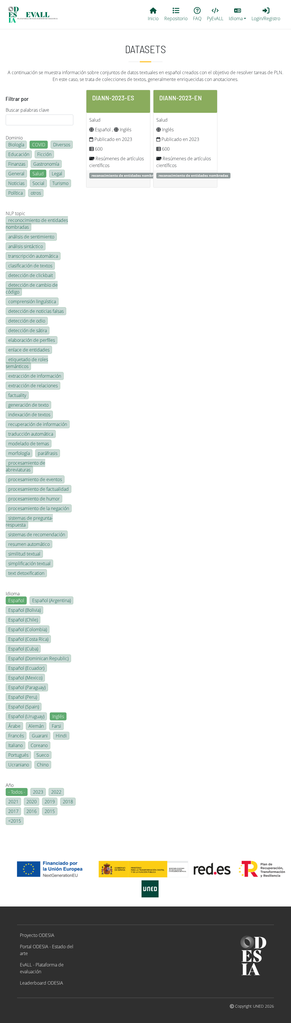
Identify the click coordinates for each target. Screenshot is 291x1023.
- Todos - (16, 792)
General (16, 173)
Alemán (36, 726)
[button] (237, 14)
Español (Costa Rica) (28, 639)
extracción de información (34, 376)
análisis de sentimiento (31, 237)
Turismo (60, 183)
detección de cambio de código (32, 288)
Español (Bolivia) (24, 610)
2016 (31, 811)
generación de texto (28, 405)
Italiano (15, 745)
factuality (17, 395)
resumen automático (29, 544)
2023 (38, 792)
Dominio (14, 138)
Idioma (13, 593)
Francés (16, 736)
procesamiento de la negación (38, 508)
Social (38, 183)
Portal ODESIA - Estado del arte (46, 950)
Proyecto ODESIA (37, 935)
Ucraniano (18, 765)
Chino (43, 765)
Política (15, 193)
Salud (38, 173)
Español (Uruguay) (26, 716)
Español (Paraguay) (26, 687)
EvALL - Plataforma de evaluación (42, 968)
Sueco (42, 755)
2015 (50, 811)
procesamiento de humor (34, 499)
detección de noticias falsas (36, 311)
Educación (18, 154)
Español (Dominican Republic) (38, 658)
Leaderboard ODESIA (41, 983)
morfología (19, 453)
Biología (16, 145)
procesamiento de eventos (35, 479)
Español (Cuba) (23, 649)
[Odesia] (35, 14)
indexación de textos (29, 414)
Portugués (18, 755)
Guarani (40, 736)
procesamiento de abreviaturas (25, 466)
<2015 (14, 821)
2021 (13, 802)
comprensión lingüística (32, 301)
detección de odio (26, 321)
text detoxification (26, 573)
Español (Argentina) (51, 600)
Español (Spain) (23, 707)
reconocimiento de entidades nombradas (37, 223)
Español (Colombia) (27, 629)
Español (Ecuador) (26, 668)
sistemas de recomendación (36, 534)
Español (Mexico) (25, 678)
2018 (68, 802)
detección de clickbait (30, 275)
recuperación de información (37, 424)
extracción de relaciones (33, 385)
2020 (31, 802)
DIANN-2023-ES (113, 98)
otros (36, 193)
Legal (57, 173)
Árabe (14, 726)
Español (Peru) (22, 697)
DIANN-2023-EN (180, 98)
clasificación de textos (30, 266)
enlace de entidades (28, 350)
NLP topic (15, 213)
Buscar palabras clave (27, 110)
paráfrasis (47, 453)
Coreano (39, 745)
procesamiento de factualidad (38, 489)
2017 (13, 811)
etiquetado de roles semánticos (27, 362)
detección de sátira (27, 330)
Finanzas (16, 164)
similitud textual (24, 554)
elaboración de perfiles (31, 340)
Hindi (61, 736)
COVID (38, 145)
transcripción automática (33, 256)
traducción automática (30, 434)
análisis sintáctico (25, 246)
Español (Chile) (23, 620)
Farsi (56, 726)
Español (16, 600)
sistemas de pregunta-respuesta (29, 521)
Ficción (44, 154)
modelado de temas (28, 443)
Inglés (58, 716)
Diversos (61, 145)
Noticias (16, 183)
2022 (56, 792)
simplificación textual (29, 563)
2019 (50, 802)
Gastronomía (46, 164)
